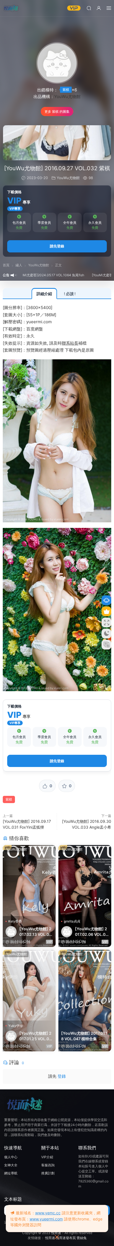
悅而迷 (56, 1233)
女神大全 (10, 1165)
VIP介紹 (47, 1157)
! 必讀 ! (70, 293)
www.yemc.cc (48, 1212)
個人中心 (10, 1157)
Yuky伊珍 (15, 1026)
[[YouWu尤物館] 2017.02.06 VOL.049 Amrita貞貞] (84, 880)
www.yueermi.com (46, 1219)
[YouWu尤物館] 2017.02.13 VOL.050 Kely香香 (35, 931)
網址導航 (10, 1173)
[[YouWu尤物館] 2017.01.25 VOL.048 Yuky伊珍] (29, 985)
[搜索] (88, 7)
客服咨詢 (48, 1165)
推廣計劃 (48, 1173)
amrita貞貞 (72, 921)
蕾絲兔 (82, 1238)
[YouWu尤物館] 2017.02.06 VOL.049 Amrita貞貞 (91, 931)
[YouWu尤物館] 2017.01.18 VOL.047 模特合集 (84, 1036)
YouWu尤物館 (67, 96)
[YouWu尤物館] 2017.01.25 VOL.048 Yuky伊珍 (35, 1036)
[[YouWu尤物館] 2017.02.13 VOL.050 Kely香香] (29, 880)
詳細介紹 (44, 293)
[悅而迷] (11, 8)
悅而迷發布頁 (66, 1238)
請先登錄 (57, 246)
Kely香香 (15, 921)
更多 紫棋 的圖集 (57, 111)
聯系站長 (70, 343)
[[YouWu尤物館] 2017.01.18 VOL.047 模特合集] (84, 985)
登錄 (62, 1076)
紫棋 (66, 89)
